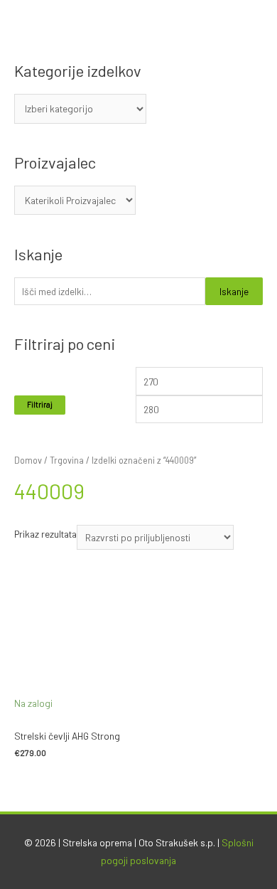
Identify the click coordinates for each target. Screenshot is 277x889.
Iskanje (234, 291)
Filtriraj (40, 404)
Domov (28, 460)
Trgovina (67, 460)
